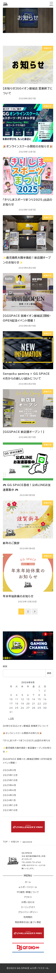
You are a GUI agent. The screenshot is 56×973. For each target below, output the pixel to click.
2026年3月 (9, 770)
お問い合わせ (28, 902)
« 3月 (11, 718)
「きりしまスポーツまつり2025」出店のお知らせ (26, 740)
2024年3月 (9, 795)
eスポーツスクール (28, 887)
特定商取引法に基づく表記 (28, 922)
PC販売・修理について (28, 892)
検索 (5, 666)
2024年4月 (9, 790)
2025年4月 (9, 785)
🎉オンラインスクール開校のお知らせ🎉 (22, 733)
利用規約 (28, 917)
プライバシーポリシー (28, 912)
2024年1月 (9, 800)
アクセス (28, 897)
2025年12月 (10, 775)
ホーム (28, 882)
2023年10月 (10, 810)
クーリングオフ (28, 907)
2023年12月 (10, 805)
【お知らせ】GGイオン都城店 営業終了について (26, 726)
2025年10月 (10, 780)
